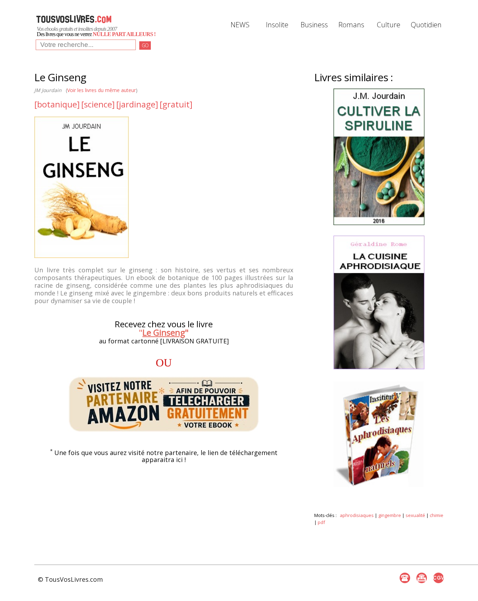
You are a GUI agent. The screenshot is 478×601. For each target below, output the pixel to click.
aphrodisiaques (357, 515)
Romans (351, 24)
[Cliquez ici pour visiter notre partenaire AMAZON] (164, 404)
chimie (436, 515)
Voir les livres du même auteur (101, 90)
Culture (388, 24)
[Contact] (405, 578)
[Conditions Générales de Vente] (438, 578)
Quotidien (425, 24)
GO (145, 45)
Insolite (277, 24)
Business (314, 24)
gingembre (389, 515)
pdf (321, 522)
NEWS (240, 24)
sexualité (415, 515)
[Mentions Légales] (421, 578)
